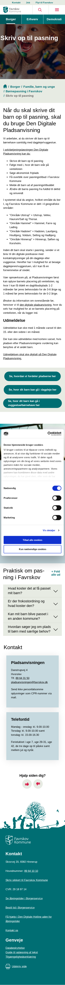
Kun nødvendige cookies (32, 549)
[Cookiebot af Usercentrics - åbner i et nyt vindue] (47, 434)
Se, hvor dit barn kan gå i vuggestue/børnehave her (24, 403)
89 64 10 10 (31, 870)
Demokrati (54, 19)
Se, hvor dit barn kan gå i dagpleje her (32, 389)
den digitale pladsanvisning (35, 304)
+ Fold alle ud (55, 573)
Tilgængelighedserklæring (21, 956)
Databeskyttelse (15, 947)
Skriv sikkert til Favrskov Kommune (27, 880)
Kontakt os (12, 930)
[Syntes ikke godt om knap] (38, 784)
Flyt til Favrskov (44, 2)
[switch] (56, 497)
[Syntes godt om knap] (27, 784)
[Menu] (57, 10)
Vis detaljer (49, 530)
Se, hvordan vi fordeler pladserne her (32, 376)
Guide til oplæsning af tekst (22, 952)
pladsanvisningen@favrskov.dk (29, 682)
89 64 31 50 (22, 678)
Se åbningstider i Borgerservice (24, 898)
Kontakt (16, 2)
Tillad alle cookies (32, 539)
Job (28, 2)
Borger (11, 19)
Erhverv (32, 19)
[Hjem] (12, 9)
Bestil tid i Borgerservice (20, 907)
